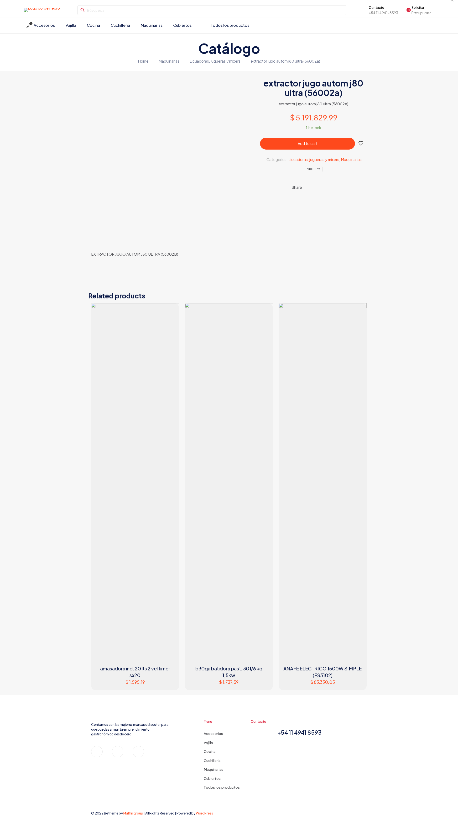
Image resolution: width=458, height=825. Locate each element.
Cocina (209, 751)
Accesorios (213, 733)
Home (143, 61)
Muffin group (133, 813)
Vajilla (208, 742)
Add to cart (307, 143)
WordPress (204, 813)
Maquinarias (169, 61)
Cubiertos (212, 778)
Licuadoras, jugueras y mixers (215, 61)
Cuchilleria (212, 760)
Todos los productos (222, 787)
